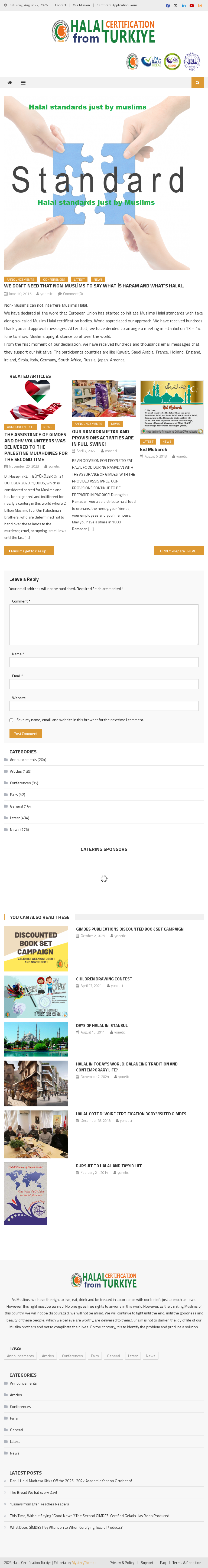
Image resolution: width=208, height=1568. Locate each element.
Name (18, 654)
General (16, 806)
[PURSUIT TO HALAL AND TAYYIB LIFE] (36, 1193)
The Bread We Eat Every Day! (33, 1492)
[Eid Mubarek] (172, 407)
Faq (163, 1562)
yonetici (46, 293)
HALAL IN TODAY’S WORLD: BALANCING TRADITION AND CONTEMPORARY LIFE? (127, 1067)
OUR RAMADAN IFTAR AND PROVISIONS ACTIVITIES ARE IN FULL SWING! (103, 438)
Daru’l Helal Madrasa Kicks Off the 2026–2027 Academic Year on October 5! (71, 1480)
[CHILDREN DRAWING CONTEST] (36, 997)
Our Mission (81, 5)
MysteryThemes (84, 1562)
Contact (60, 5)
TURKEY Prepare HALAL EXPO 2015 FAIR (181, 551)
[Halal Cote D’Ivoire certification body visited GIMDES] (36, 1134)
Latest (79, 279)
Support (147, 1562)
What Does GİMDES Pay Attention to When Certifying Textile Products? (66, 1527)
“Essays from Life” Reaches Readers (39, 1504)
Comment (21, 601)
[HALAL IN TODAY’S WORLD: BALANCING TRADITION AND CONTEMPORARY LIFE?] (36, 1083)
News (98, 279)
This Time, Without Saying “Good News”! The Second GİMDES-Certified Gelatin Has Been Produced (89, 1515)
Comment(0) (73, 293)
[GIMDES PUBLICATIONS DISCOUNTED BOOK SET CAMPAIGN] (36, 948)
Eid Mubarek (153, 449)
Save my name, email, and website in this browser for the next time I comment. (80, 720)
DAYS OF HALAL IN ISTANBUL (102, 1025)
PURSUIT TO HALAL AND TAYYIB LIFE (109, 1166)
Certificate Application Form (117, 5)
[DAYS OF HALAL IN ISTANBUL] (36, 1039)
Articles (16, 771)
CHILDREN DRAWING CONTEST (104, 979)
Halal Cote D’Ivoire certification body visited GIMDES (131, 1114)
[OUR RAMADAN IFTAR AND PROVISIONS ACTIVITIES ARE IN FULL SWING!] (104, 398)
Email (17, 676)
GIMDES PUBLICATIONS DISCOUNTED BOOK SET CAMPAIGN (130, 929)
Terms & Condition (187, 1562)
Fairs (14, 794)
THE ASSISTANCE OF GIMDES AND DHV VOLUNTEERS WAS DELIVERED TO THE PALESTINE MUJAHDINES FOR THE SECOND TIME (36, 447)
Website (19, 698)
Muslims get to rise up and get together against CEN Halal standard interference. (32, 551)
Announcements (20, 279)
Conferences (54, 279)
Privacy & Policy (122, 1562)
